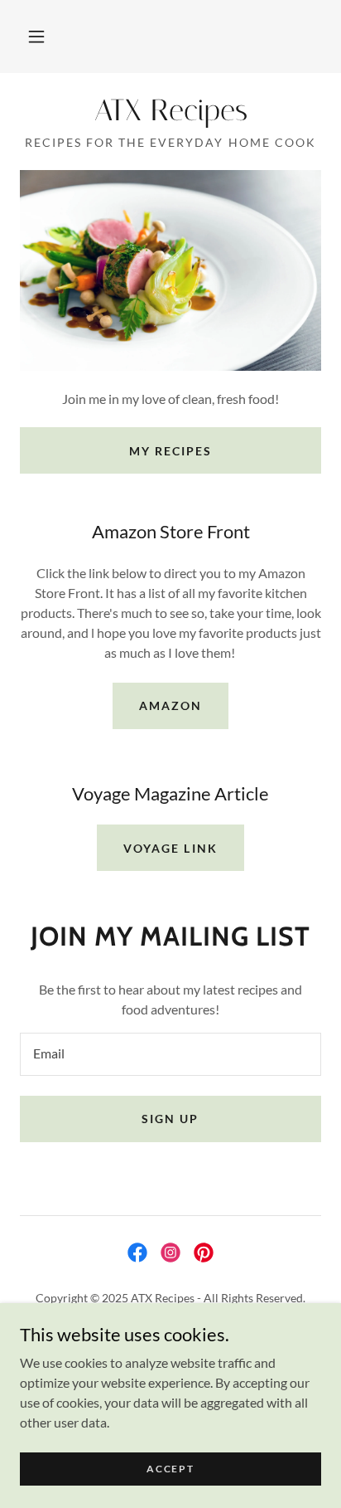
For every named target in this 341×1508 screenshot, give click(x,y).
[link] (170, 111)
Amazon (170, 705)
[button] (36, 36)
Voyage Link (170, 848)
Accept (170, 1468)
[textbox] (170, 1054)
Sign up (170, 1119)
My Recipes (170, 451)
